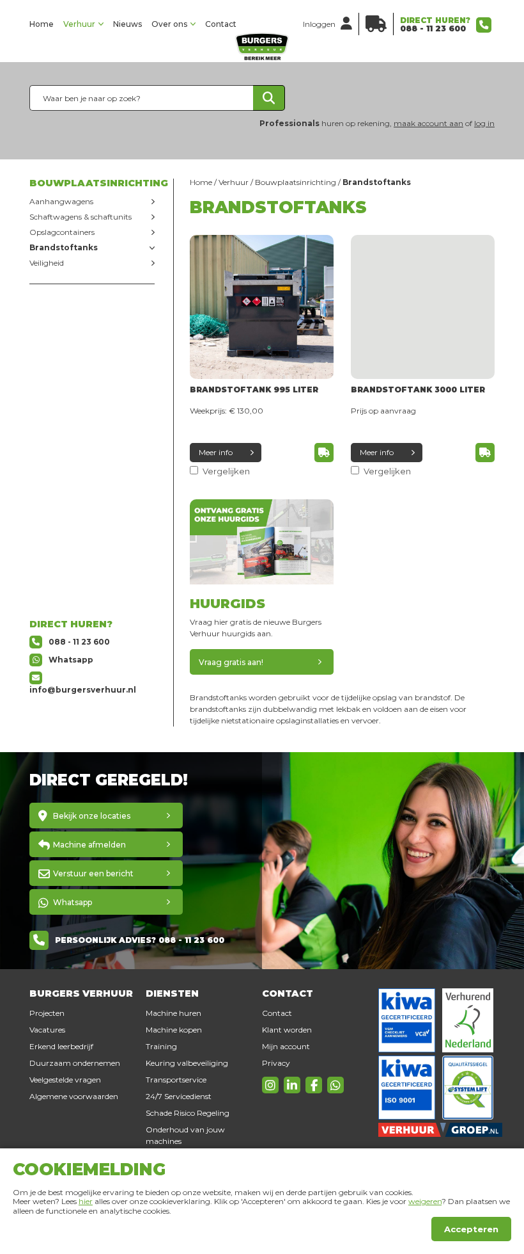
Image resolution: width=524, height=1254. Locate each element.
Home (41, 24)
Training (161, 1046)
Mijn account (286, 1046)
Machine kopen (174, 1029)
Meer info (216, 452)
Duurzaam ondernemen (74, 1063)
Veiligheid (46, 263)
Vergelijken (225, 471)
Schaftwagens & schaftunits (80, 216)
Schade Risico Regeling (187, 1113)
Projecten (47, 1013)
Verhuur (79, 24)
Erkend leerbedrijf (61, 1046)
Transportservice (176, 1079)
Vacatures (47, 1029)
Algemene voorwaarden (73, 1096)
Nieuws (127, 24)
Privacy (276, 1063)
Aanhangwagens (61, 201)
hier (86, 1201)
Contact (220, 24)
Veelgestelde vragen (65, 1079)
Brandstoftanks (63, 247)
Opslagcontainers (62, 232)
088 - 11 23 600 (433, 28)
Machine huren (173, 1013)
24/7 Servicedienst (179, 1096)
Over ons (169, 24)
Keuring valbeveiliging (187, 1063)
